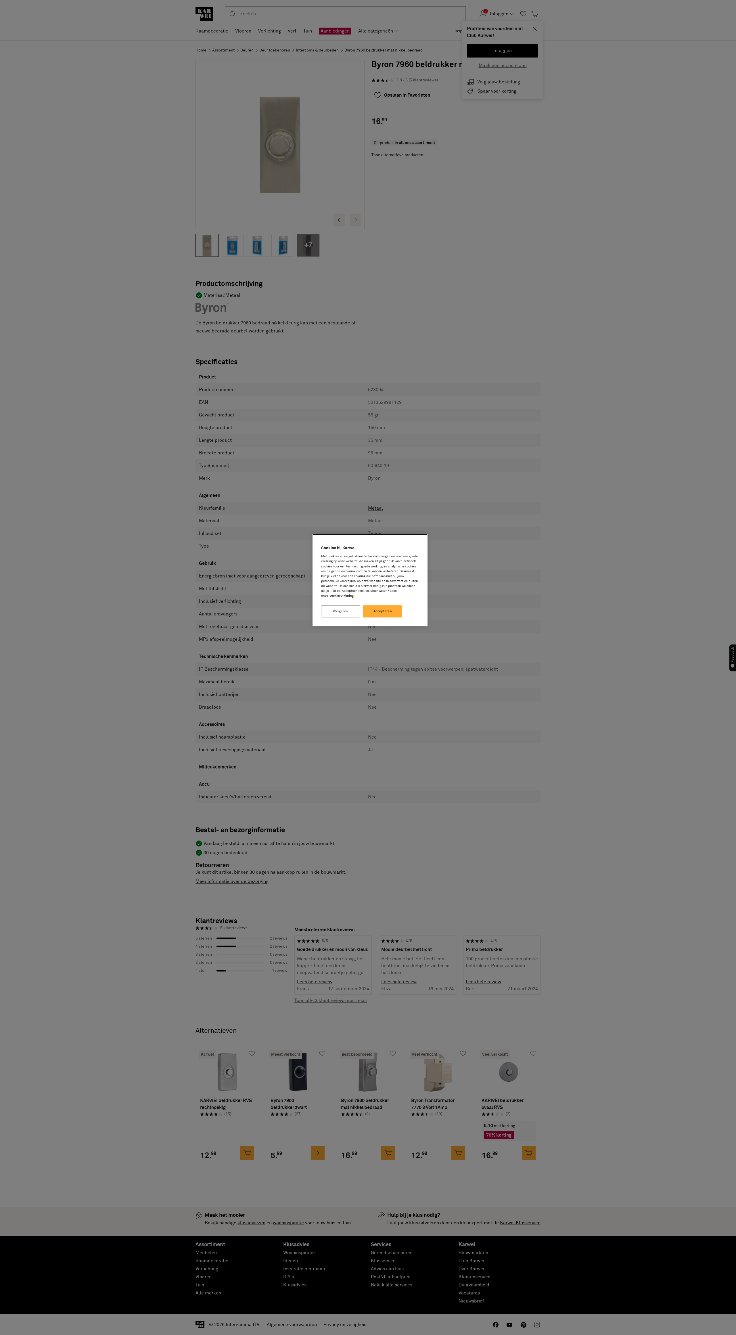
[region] (370, 580)
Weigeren (340, 611)
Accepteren (382, 611)
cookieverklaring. (341, 595)
